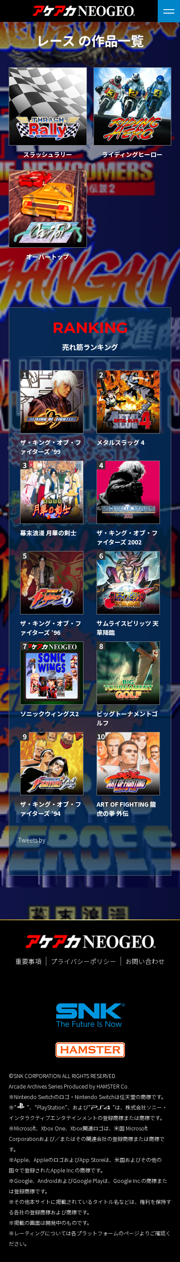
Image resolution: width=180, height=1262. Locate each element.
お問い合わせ (145, 961)
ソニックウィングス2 (49, 713)
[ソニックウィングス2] (51, 673)
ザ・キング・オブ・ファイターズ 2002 (127, 537)
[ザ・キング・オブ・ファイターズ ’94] (51, 763)
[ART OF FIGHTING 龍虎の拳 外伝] (128, 763)
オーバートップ (47, 256)
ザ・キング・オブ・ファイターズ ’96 (50, 628)
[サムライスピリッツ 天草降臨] (128, 582)
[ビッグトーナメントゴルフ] (128, 673)
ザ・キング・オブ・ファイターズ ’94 (50, 809)
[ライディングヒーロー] (132, 106)
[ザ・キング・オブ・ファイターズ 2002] (128, 492)
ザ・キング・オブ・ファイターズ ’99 (50, 447)
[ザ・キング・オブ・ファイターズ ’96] (51, 582)
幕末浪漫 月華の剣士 (48, 532)
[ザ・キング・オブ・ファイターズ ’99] (51, 401)
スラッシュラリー (47, 154)
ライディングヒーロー (132, 154)
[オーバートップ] (48, 209)
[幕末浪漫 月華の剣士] (51, 492)
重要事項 (28, 961)
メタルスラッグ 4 (120, 442)
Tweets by (31, 840)
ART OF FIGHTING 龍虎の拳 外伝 (126, 809)
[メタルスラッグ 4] (128, 401)
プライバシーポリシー (83, 961)
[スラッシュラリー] (48, 106)
